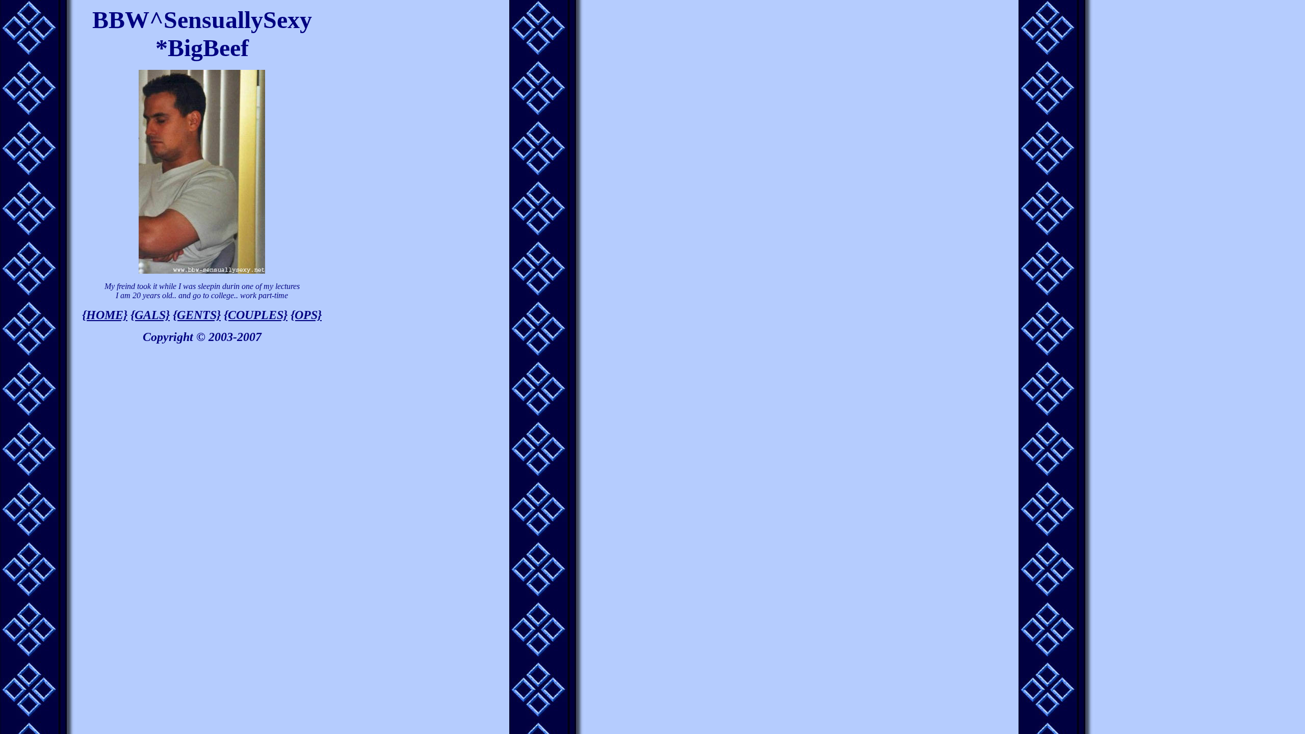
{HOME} (104, 315)
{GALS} (150, 315)
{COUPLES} (256, 315)
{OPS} (306, 315)
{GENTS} (197, 315)
